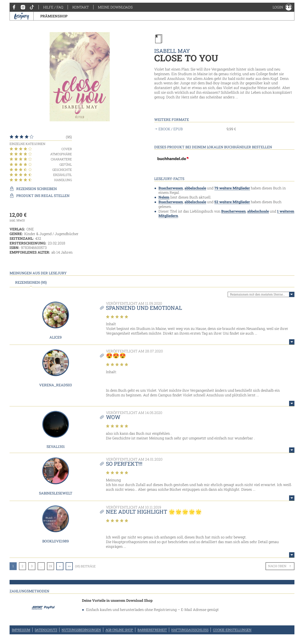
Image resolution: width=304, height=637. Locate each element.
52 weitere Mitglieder (232, 201)
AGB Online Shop (119, 630)
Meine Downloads (115, 7)
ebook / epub (170, 129)
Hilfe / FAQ (53, 7)
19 (50, 566)
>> (69, 566)
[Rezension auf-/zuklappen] (291, 342)
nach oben (277, 566)
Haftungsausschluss (190, 630)
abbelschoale (195, 188)
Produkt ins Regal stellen (42, 195)
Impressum (21, 630)
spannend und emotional (144, 307)
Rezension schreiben (36, 188)
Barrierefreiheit (152, 630)
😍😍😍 (116, 355)
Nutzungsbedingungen (81, 630)
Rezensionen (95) (31, 282)
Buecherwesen (170, 188)
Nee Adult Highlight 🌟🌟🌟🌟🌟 (154, 511)
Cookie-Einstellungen (232, 630)
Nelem (163, 197)
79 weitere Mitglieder (232, 188)
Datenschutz (46, 630)
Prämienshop (53, 16)
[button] (282, 7)
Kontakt (80, 7)
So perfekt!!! (124, 463)
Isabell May (172, 50)
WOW (113, 417)
